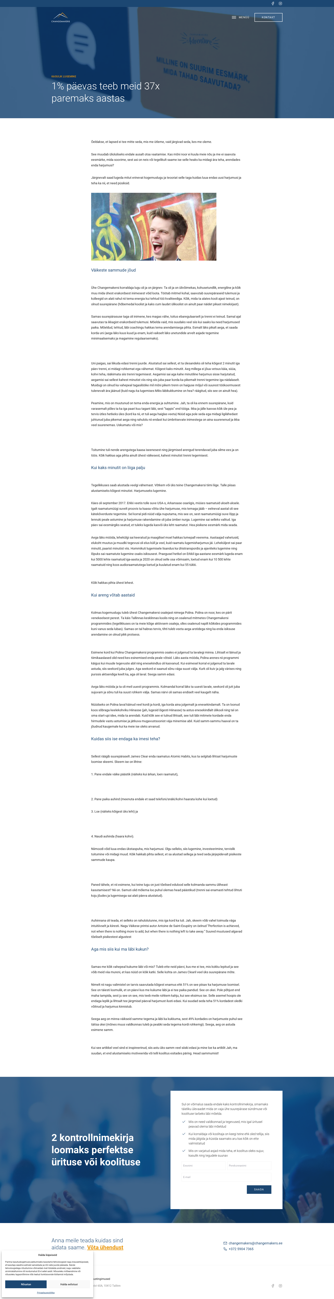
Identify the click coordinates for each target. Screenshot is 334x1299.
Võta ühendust (105, 1247)
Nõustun (26, 1284)
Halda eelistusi (69, 1284)
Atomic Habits (180, 756)
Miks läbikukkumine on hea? (174, 391)
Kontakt (268, 17)
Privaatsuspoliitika (46, 1293)
